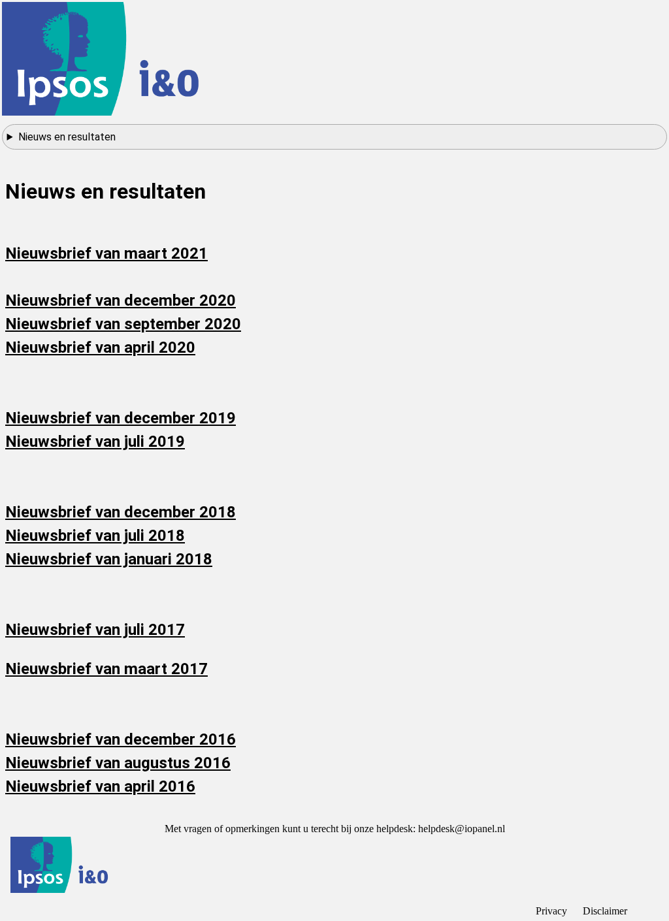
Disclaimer (605, 910)
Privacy (551, 910)
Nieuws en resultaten (67, 137)
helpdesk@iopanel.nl (461, 828)
